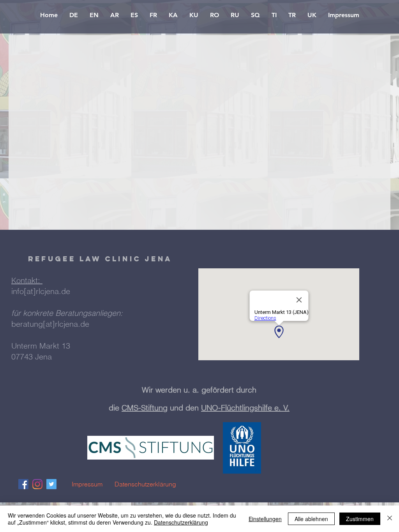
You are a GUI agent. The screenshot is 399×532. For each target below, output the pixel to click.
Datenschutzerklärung (181, 522)
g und (174, 407)
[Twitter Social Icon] (51, 484)
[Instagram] (37, 484)
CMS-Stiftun (142, 407)
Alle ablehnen (311, 519)
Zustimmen (360, 519)
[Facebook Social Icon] (23, 484)
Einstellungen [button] (265, 519)
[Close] (389, 519)
